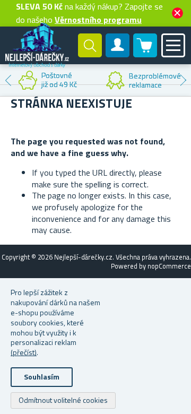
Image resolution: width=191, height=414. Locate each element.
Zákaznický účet (118, 54)
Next (183, 80)
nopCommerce (169, 266)
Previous (8, 80)
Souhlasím (41, 376)
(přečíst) (24, 352)
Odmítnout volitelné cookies (63, 400)
